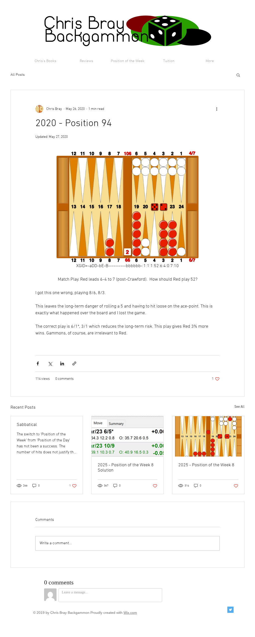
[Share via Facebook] (37, 363)
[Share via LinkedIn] (62, 363)
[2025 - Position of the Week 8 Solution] (128, 436)
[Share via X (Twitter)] (50, 363)
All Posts (17, 75)
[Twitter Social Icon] (230, 610)
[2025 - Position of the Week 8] (208, 436)
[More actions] (217, 109)
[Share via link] (74, 363)
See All (239, 407)
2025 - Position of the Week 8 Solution (126, 468)
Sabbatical (27, 424)
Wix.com (130, 613)
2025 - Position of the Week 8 (206, 465)
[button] (238, 75)
